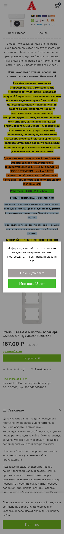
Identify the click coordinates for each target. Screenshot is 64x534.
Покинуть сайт (32, 273)
